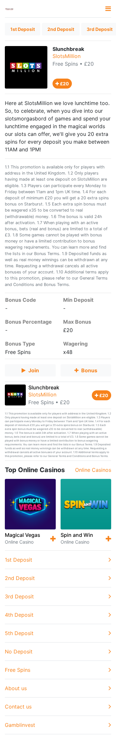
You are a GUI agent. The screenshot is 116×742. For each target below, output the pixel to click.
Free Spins (65, 64)
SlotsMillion (67, 56)
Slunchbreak (43, 387)
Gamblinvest (20, 725)
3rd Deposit (19, 596)
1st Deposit (22, 29)
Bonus (89, 370)
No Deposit (19, 651)
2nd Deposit (60, 29)
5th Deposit (19, 633)
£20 (64, 83)
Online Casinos (93, 470)
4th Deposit (19, 615)
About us (16, 688)
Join (33, 370)
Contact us (18, 706)
